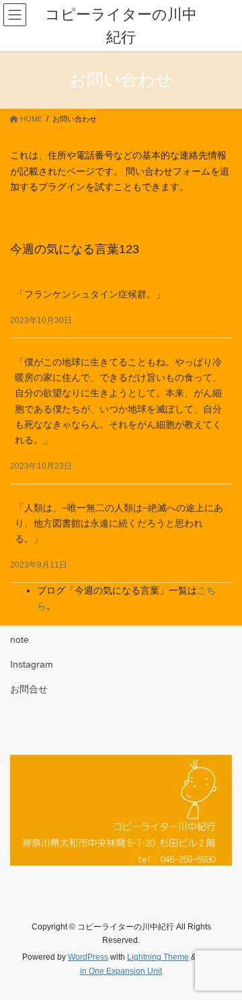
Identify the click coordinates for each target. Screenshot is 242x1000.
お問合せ (29, 689)
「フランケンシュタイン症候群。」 (90, 294)
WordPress (88, 957)
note (19, 639)
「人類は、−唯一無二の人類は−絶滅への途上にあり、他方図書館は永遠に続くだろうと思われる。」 (119, 523)
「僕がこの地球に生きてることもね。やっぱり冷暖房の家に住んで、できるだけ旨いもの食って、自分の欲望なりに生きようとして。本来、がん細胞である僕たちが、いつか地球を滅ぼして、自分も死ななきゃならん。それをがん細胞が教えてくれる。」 (118, 401)
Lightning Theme (158, 957)
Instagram (31, 664)
